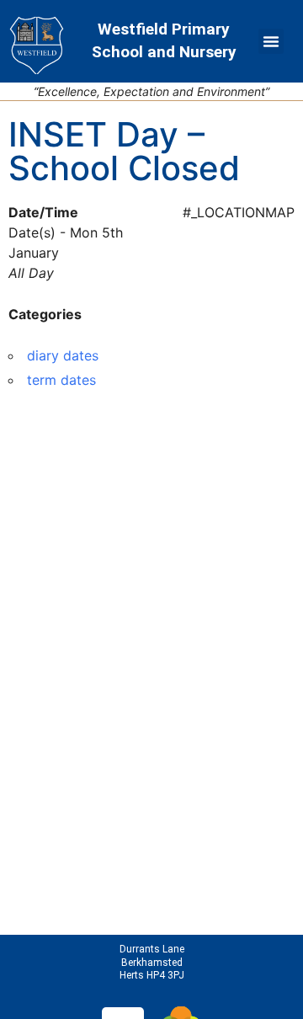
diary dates (62, 355)
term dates (61, 379)
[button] (271, 41)
